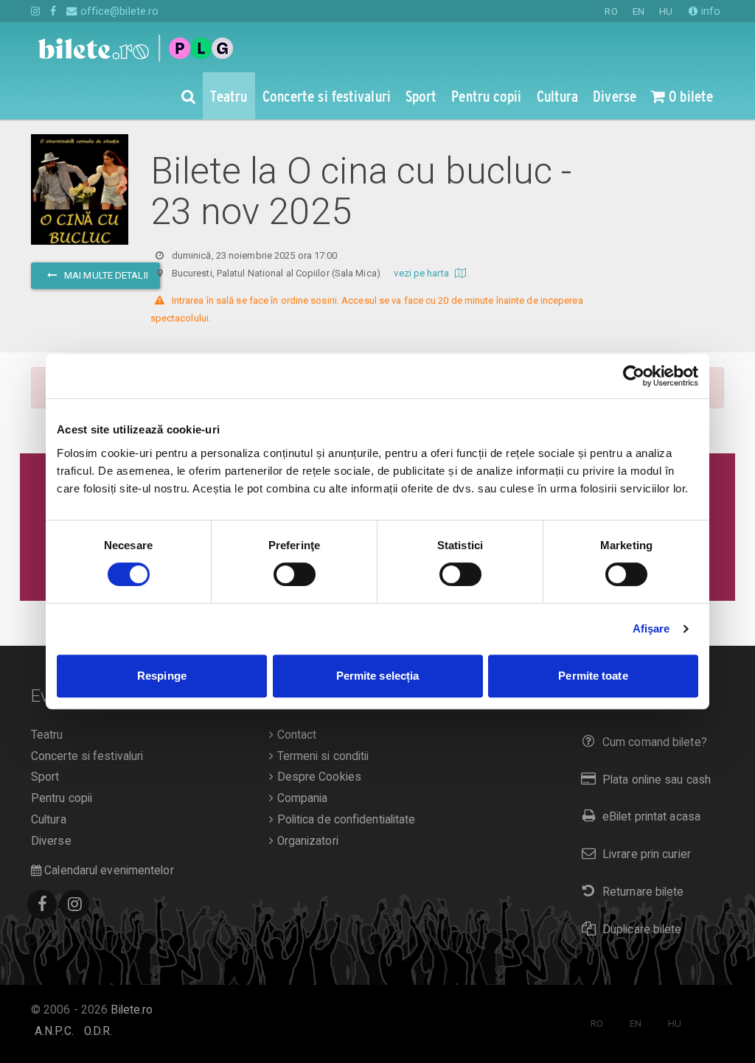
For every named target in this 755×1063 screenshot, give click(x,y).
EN (638, 11)
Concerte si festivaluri (87, 756)
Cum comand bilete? (654, 742)
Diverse (51, 841)
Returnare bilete (643, 892)
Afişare (651, 628)
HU (665, 11)
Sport (45, 777)
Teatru (47, 735)
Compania (300, 798)
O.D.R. (98, 1031)
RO (611, 11)
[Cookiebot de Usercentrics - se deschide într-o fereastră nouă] (633, 376)
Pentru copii (61, 798)
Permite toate (592, 675)
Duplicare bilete (642, 929)
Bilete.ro (132, 1010)
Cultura (48, 819)
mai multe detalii (105, 275)
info (709, 11)
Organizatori (306, 841)
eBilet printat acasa (651, 816)
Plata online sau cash (656, 780)
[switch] (295, 574)
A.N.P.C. (54, 1031)
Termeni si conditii (321, 756)
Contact (295, 735)
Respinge (162, 675)
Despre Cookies (317, 777)
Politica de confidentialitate (344, 819)
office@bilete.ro (118, 11)
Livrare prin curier (646, 854)
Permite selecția (378, 675)
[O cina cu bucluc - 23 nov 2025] (79, 206)
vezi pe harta (422, 273)
